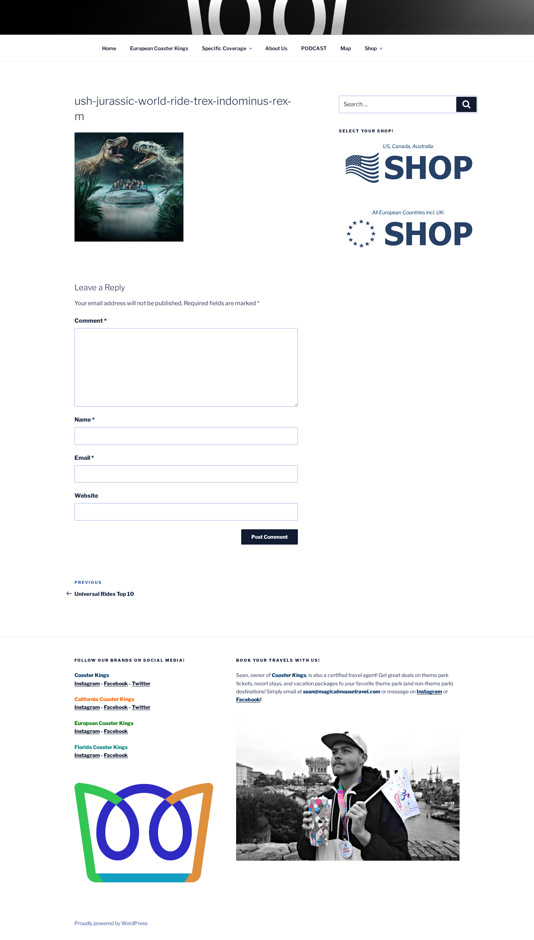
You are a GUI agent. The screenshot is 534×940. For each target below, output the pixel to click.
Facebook (116, 683)
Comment (90, 320)
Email (84, 457)
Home (109, 48)
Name (84, 419)
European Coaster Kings (159, 48)
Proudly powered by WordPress (110, 923)
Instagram (87, 683)
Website (86, 495)
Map (345, 48)
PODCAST (314, 48)
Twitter (141, 683)
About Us (276, 48)
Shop (371, 48)
